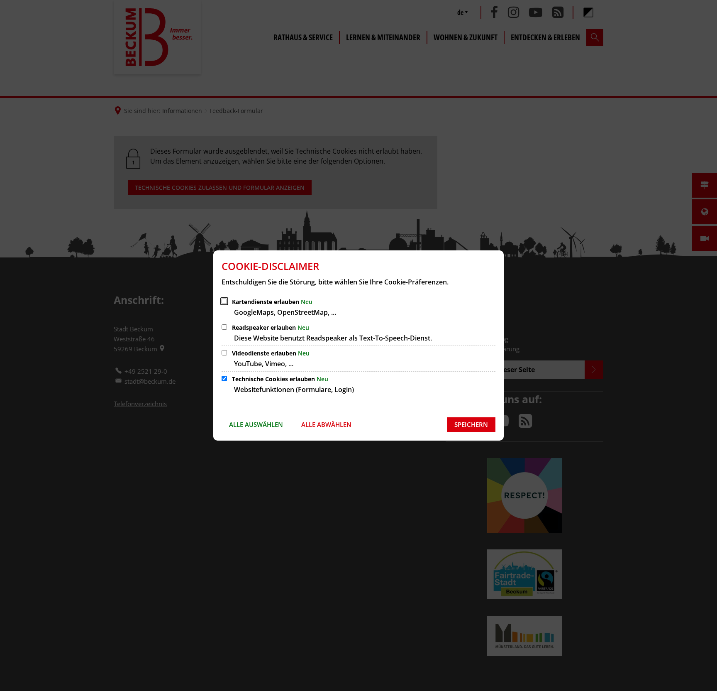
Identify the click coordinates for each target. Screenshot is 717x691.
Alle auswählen (256, 424)
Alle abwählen (326, 424)
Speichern (471, 424)
